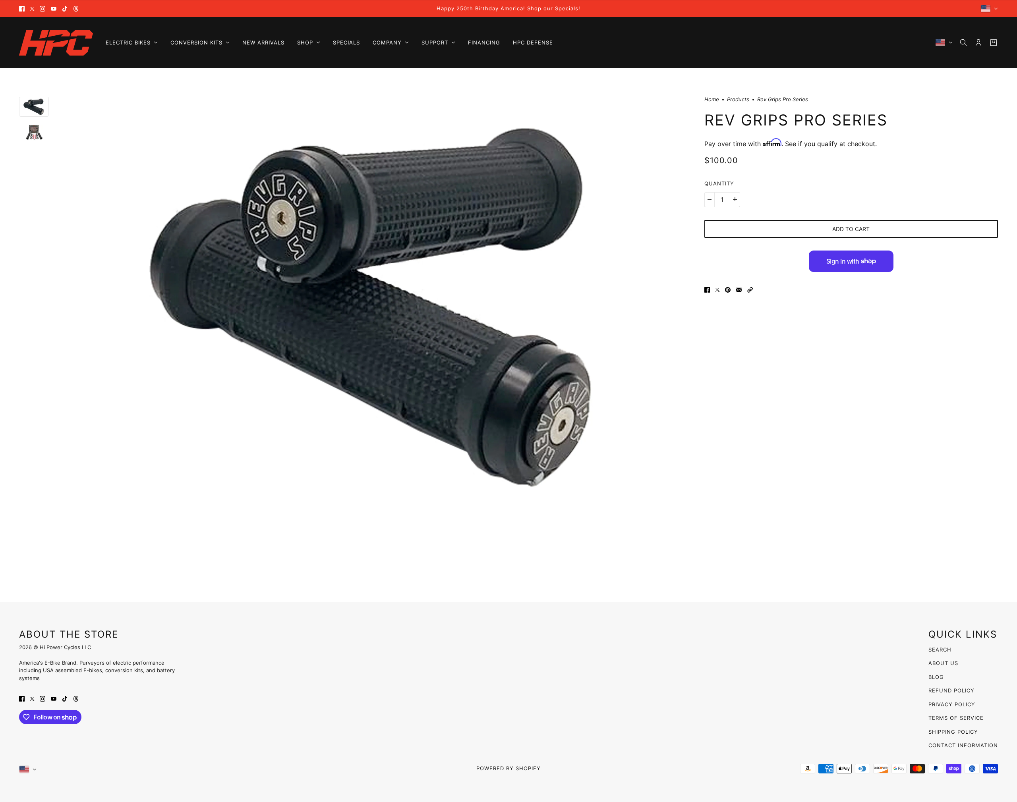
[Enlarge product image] (377, 307)
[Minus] (709, 199)
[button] (750, 289)
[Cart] (993, 42)
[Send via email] (739, 289)
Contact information (963, 745)
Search (939, 649)
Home (711, 99)
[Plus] (735, 199)
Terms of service (956, 718)
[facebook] (22, 8)
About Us (943, 663)
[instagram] (42, 8)
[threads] (76, 8)
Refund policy (951, 690)
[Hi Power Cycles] (56, 43)
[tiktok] (65, 8)
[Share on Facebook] (707, 289)
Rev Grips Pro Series (795, 120)
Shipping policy (953, 732)
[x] (32, 8)
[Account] (978, 42)
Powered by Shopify (508, 768)
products (738, 99)
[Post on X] (717, 289)
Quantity (719, 183)
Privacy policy (951, 704)
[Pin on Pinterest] (728, 289)
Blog (936, 677)
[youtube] (54, 8)
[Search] (963, 42)
